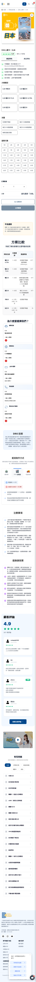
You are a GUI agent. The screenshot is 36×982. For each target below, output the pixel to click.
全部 (8, 765)
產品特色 (9, 59)
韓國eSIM (5, 946)
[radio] (9, 89)
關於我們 (21, 943)
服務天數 (5, 141)
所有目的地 (12, 9)
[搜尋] (28, 4)
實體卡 (15, 769)
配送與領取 (26, 765)
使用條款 (21, 946)
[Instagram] (7, 936)
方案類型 (5, 83)
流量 (3, 118)
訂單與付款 (16, 765)
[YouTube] (12, 936)
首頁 (4, 9)
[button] (18, 740)
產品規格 (27, 59)
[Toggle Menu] (8, 4)
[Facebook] (3, 936)
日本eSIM (5, 943)
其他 (22, 769)
